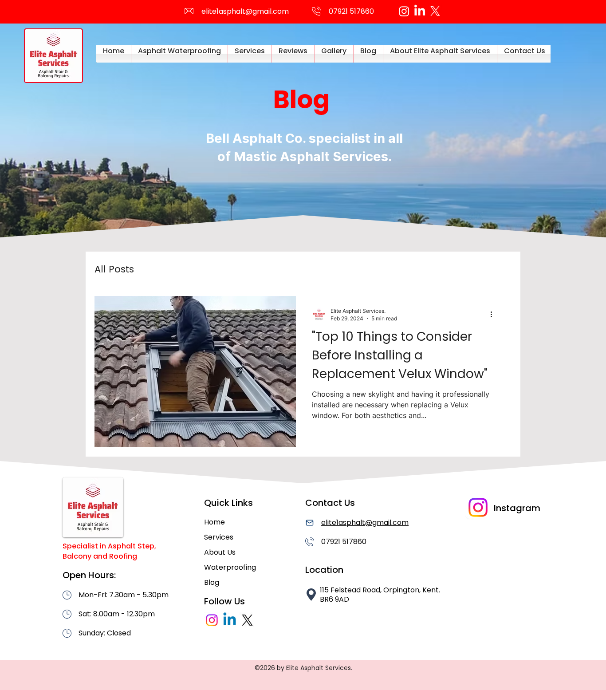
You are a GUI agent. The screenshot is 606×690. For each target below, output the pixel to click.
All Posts (114, 269)
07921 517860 (343, 541)
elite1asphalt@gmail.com (245, 11)
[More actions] (494, 314)
